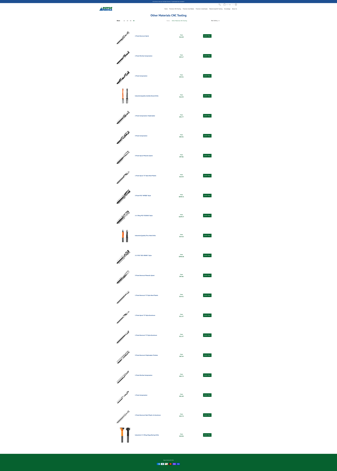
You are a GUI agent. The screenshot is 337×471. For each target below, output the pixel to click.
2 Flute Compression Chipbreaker (145, 116)
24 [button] (127, 20)
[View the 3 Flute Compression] (125, 135)
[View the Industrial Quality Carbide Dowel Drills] (125, 96)
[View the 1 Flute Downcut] (125, 295)
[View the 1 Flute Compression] (125, 395)
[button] (227, 4)
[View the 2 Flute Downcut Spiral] (125, 36)
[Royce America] (105, 9)
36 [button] (130, 20)
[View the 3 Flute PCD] (125, 195)
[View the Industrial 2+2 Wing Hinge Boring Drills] (125, 435)
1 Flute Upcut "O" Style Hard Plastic (145, 175)
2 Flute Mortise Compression (143, 56)
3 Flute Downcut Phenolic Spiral (144, 275)
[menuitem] (219, 4)
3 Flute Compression (141, 136)
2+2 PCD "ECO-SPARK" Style (143, 255)
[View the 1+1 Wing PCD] (125, 215)
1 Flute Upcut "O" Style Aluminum (145, 315)
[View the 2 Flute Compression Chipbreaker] (125, 116)
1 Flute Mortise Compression (143, 375)
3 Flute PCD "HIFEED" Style (143, 195)
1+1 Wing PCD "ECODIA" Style (144, 215)
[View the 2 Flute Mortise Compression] (125, 56)
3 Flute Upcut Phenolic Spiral (144, 156)
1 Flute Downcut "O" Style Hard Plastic (146, 295)
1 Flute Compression (141, 395)
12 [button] (124, 20)
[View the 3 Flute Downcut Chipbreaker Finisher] (125, 355)
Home (168, 20)
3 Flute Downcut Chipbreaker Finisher (146, 355)
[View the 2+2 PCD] (125, 255)
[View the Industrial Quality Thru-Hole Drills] (125, 235)
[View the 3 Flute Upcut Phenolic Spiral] (125, 155)
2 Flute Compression (141, 76)
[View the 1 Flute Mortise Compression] (125, 375)
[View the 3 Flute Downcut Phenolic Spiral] (125, 275)
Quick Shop (207, 36)
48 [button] (133, 20)
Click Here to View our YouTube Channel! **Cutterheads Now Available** (169, 1)
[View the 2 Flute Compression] (125, 76)
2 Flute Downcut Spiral (142, 36)
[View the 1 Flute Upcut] (125, 175)
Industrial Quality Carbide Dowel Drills (146, 96)
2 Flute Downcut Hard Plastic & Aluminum (148, 415)
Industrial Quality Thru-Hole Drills (145, 235)
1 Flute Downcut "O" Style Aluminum (146, 335)
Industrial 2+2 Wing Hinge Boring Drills (147, 435)
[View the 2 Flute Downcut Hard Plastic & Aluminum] (125, 415)
